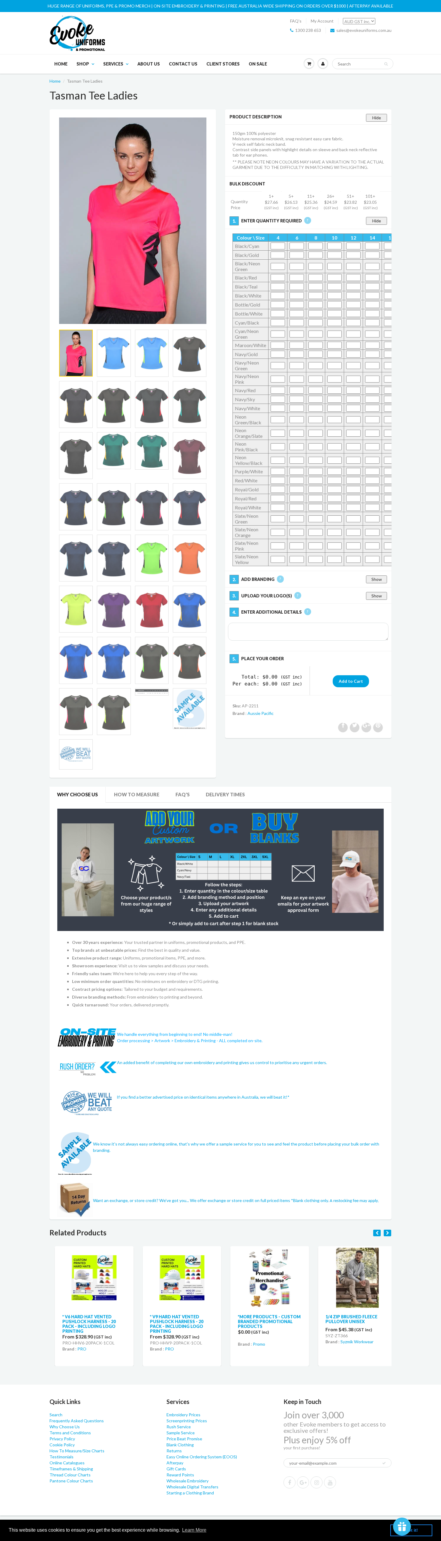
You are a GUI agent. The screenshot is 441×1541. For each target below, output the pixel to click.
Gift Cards (176, 1468)
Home (61, 63)
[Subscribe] (384, 1463)
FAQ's (296, 20)
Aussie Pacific (261, 713)
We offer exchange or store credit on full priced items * (241, 1200)
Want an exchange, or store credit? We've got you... (141, 1200)
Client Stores (223, 63)
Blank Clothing (180, 1444)
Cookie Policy (62, 1444)
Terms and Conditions (70, 1432)
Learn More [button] (194, 1530)
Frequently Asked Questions (77, 1420)
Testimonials (62, 1456)
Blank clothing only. (336, 1200)
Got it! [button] (411, 1530)
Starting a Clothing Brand (190, 1492)
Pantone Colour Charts (71, 1480)
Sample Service (180, 1432)
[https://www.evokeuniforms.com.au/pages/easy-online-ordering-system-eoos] (220, 869)
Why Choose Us (77, 794)
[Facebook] (290, 1482)
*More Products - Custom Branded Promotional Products (263, 1321)
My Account (322, 20)
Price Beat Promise (184, 1438)
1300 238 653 (308, 30)
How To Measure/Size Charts (77, 1450)
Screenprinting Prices (186, 1420)
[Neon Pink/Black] (132, 220)
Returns (174, 1450)
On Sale (258, 63)
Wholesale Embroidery (187, 1480)
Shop (82, 63)
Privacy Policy (62, 1438)
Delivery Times (225, 794)
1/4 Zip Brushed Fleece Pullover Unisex (346, 1319)
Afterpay (174, 1462)
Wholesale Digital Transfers (192, 1486)
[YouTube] (330, 1482)
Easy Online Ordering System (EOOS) (201, 1456)
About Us (148, 63)
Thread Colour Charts (70, 1474)
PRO (76, 1348)
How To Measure (136, 794)
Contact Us (183, 63)
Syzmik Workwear (351, 1341)
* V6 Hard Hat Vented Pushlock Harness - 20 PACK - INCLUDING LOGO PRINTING (83, 1324)
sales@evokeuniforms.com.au (364, 30)
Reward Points (180, 1474)
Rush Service (178, 1426)
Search (56, 1414)
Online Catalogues (67, 1462)
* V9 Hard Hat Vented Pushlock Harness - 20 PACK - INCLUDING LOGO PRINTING (171, 1324)
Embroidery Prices (183, 1414)
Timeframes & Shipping (71, 1468)
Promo (254, 1344)
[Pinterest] (303, 1482)
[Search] (386, 64)
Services (113, 63)
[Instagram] (316, 1482)
